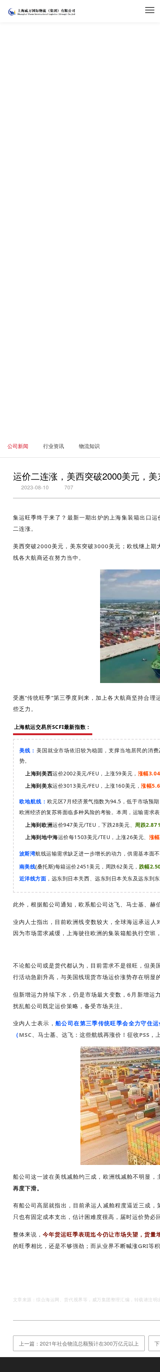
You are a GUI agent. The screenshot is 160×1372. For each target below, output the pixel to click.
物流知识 (89, 446)
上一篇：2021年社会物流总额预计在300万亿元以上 (79, 1343)
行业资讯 (53, 446)
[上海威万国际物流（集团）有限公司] (42, 14)
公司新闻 (17, 446)
